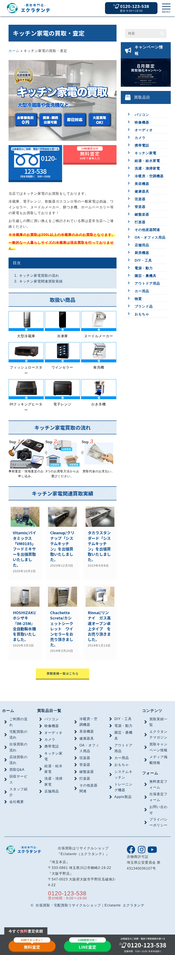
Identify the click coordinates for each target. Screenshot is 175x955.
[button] (166, 8)
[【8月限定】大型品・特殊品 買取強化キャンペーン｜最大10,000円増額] (146, 75)
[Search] (162, 33)
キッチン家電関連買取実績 (41, 281)
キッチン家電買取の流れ (39, 275)
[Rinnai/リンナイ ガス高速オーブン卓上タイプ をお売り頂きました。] (100, 622)
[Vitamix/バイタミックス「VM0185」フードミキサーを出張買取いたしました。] (25, 542)
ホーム (14, 51)
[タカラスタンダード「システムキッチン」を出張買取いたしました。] (100, 542)
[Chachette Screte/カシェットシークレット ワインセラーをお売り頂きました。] (62, 622)
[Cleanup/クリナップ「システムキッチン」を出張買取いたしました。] (62, 542)
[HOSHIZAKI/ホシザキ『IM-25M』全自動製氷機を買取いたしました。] (25, 622)
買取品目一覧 (49, 711)
